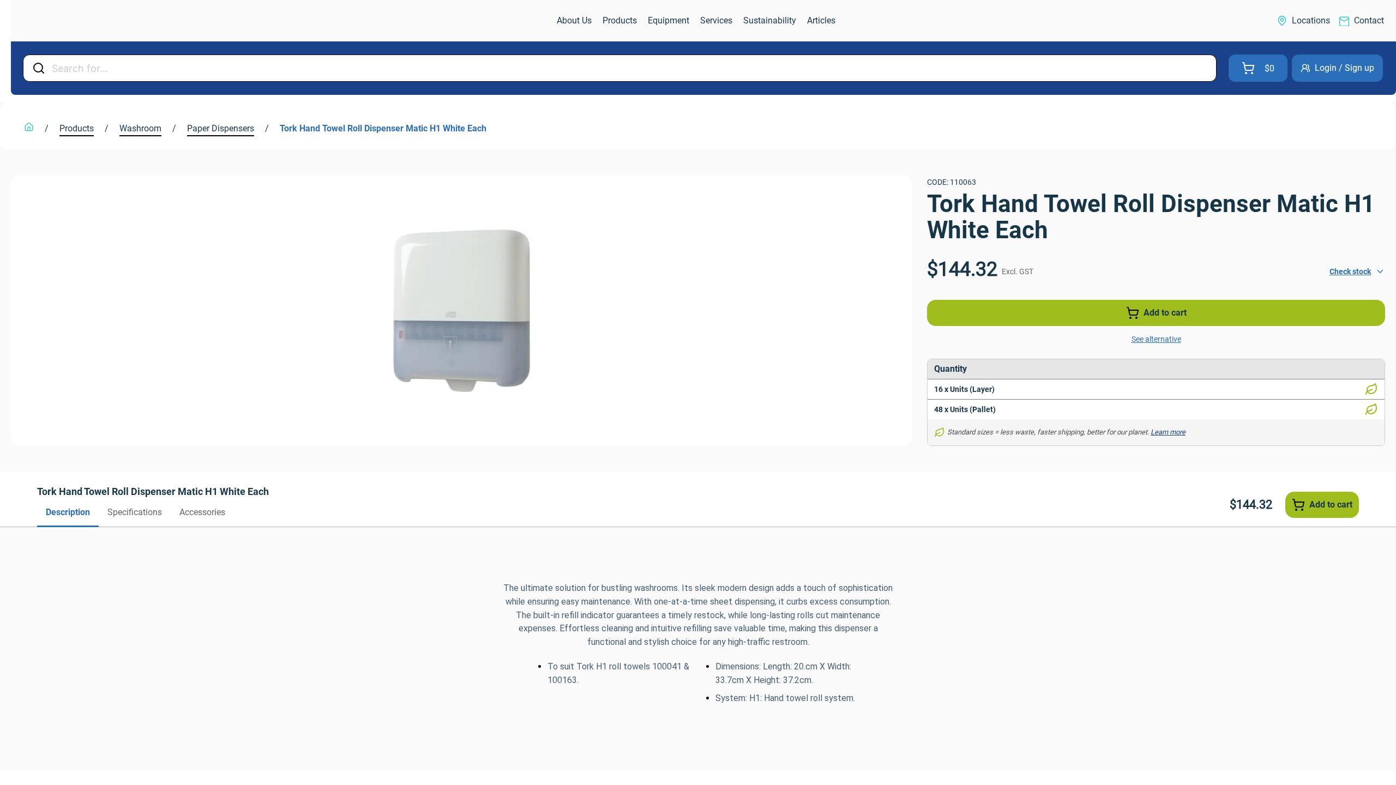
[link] (69, 21)
